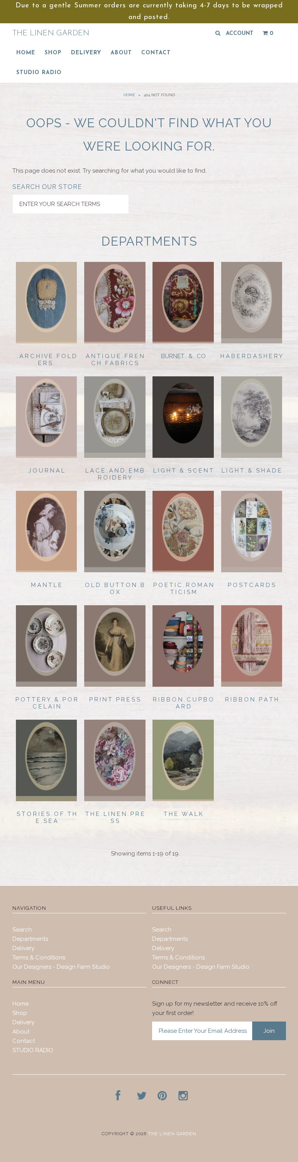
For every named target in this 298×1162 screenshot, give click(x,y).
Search (22, 929)
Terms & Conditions (38, 957)
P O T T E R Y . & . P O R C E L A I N (47, 703)
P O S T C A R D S (251, 585)
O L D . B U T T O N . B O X (114, 589)
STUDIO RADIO (39, 73)
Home (25, 53)
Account (239, 33)
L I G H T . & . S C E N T (183, 470)
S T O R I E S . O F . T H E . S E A (46, 817)
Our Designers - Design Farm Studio (61, 966)
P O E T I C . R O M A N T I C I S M (183, 589)
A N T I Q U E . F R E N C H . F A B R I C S (115, 360)
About (121, 53)
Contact (156, 53)
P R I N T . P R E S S (114, 699)
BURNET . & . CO (183, 356)
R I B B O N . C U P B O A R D (183, 703)
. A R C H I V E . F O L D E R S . (46, 360)
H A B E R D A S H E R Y (251, 356)
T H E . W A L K (183, 813)
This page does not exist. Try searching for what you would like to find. (109, 170)
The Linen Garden (50, 33)
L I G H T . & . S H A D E (251, 470)
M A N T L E (46, 585)
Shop (53, 53)
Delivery (86, 53)
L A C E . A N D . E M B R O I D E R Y (114, 474)
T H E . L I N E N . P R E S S (114, 817)
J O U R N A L (46, 470)
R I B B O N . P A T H (251, 699)
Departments (30, 938)
